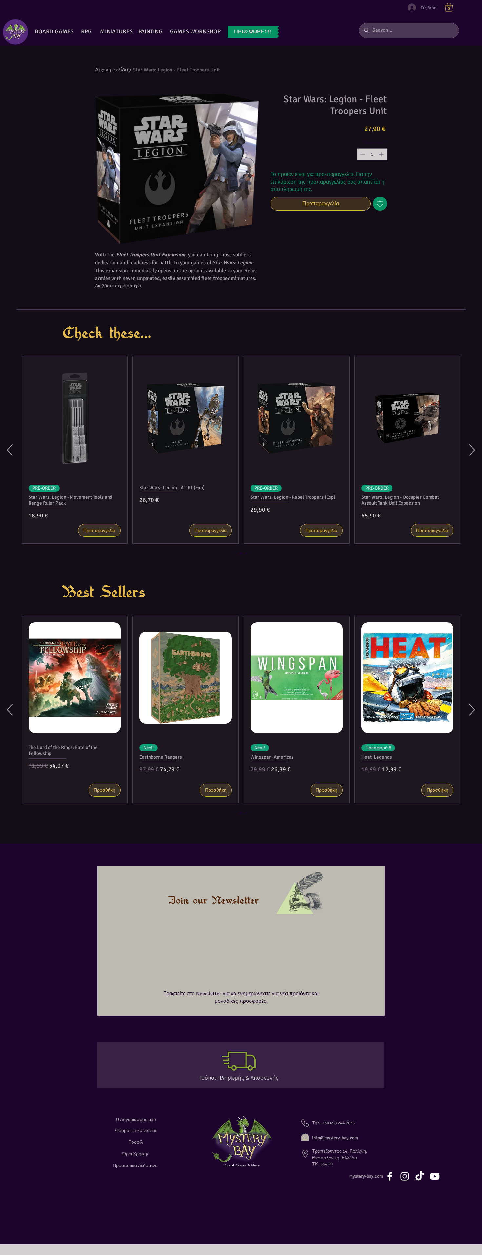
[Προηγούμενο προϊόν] (10, 450)
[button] (449, 7)
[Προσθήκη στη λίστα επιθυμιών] (380, 204)
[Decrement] (362, 154)
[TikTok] (419, 1175)
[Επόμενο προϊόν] (472, 450)
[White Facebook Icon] (389, 1175)
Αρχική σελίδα (111, 70)
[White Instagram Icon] (404, 1175)
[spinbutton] (372, 154)
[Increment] (382, 154)
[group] (241, 450)
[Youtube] (434, 1175)
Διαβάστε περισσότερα (118, 286)
